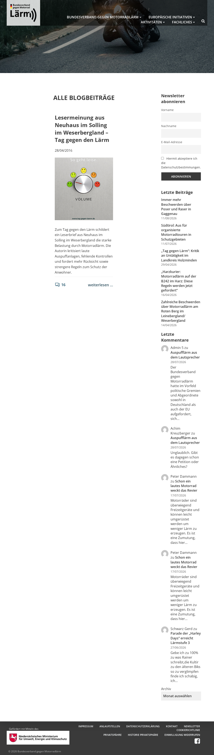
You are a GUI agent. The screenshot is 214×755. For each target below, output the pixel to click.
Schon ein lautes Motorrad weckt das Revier (184, 486)
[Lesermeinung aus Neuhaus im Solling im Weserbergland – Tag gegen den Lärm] (84, 188)
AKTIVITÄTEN (151, 22)
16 (63, 284)
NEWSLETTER (192, 726)
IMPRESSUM (85, 726)
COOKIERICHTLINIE (188, 730)
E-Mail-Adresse (171, 142)
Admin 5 (177, 347)
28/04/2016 (63, 150)
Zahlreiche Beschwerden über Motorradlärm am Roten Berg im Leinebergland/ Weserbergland (180, 311)
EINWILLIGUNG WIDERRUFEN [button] (182, 735)
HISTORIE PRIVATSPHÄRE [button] (143, 735)
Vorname (167, 110)
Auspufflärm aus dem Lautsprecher (185, 354)
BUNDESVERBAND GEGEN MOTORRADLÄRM (103, 17)
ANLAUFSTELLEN (109, 726)
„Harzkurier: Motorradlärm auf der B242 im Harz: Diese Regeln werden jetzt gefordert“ (178, 281)
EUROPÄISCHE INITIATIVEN (170, 17)
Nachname (168, 126)
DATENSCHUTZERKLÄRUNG (143, 726)
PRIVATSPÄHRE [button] (112, 735)
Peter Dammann (184, 552)
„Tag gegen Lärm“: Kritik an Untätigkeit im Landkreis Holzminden (180, 256)
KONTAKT (172, 726)
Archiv (166, 689)
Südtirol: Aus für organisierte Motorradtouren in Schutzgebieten (176, 232)
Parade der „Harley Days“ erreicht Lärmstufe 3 (186, 638)
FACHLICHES (182, 22)
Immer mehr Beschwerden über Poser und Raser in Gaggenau (176, 206)
